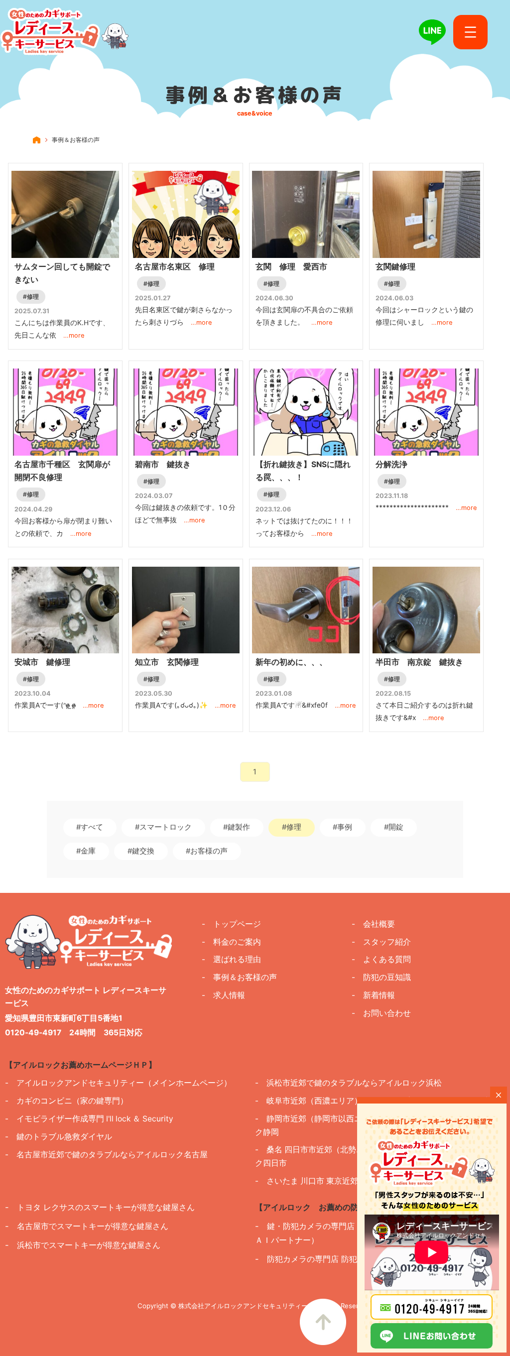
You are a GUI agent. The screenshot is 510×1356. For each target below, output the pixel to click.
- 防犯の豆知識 (381, 977)
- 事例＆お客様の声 (239, 977)
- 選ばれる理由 (231, 959)
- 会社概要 (373, 924)
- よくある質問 (381, 959)
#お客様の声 (207, 851)
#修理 (291, 827)
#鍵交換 (141, 851)
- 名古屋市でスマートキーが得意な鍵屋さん (86, 1226)
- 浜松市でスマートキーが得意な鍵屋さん (82, 1245)
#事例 (342, 827)
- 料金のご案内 (231, 942)
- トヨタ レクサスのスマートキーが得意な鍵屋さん (100, 1207)
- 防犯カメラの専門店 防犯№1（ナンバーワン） (344, 1259)
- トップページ (231, 924)
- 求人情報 (223, 995)
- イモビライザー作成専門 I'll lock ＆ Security (89, 1118)
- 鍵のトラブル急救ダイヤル (58, 1136)
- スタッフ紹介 (381, 942)
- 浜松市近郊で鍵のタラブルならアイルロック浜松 (348, 1083)
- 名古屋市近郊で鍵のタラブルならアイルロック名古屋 (106, 1154)
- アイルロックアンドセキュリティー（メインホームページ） (118, 1083)
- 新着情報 (373, 995)
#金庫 (86, 851)
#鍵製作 (236, 827)
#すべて (89, 827)
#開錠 (393, 827)
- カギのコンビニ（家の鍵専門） (66, 1101)
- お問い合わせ (381, 1013)
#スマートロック (163, 827)
